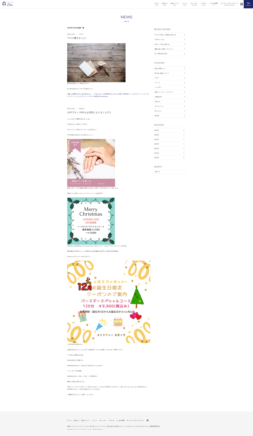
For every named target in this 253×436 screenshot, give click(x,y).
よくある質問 (213, 4)
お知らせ (164, 4)
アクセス (203, 4)
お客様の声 (158, 97)
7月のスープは (159, 39)
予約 (248, 4)
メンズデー (158, 87)
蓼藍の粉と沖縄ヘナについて (164, 49)
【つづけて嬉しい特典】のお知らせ (165, 35)
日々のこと (158, 111)
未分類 (157, 116)
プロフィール (159, 106)
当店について (174, 4)
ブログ (81, 34)
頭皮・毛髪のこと (160, 68)
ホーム (156, 4)
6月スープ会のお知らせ (162, 44)
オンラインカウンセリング (229, 4)
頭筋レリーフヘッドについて (164, 92)
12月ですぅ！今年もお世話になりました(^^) (89, 112)
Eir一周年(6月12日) (161, 54)
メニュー (185, 4)
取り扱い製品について (162, 73)
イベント (157, 82)
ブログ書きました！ (77, 37)
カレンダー (194, 4)
